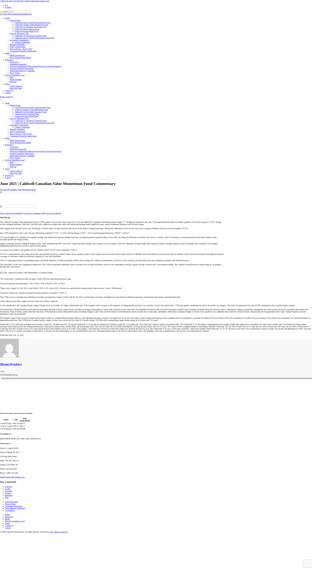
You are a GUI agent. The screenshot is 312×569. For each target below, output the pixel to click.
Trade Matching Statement (15, 508)
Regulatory (9, 60)
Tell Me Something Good (14, 75)
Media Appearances (17, 55)
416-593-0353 (18, 1)
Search (5, 12)
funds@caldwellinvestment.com (36, 1)
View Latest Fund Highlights (11, 213)
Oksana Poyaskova (11, 364)
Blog (12, 77)
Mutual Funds (15, 20)
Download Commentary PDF (34, 213)
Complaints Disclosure (13, 506)
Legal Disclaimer (11, 502)
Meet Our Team (16, 88)
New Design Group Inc (59, 532)
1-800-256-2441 (6, 1)
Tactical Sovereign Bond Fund (26, 31)
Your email (6, 405)
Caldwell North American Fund (27, 29)
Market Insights (16, 80)
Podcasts (13, 82)
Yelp (6, 498)
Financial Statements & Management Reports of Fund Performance (35, 66)
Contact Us (9, 90)
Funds (7, 18)
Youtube (8, 493)
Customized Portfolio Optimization (23, 51)
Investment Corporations (19, 40)
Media (7, 53)
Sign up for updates (53, 213)
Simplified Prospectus (18, 64)
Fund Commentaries (17, 47)
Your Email (6, 559)
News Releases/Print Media (20, 58)
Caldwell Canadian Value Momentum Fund (31, 25)
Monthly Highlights (17, 44)
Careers (8, 93)
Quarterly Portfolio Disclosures (22, 69)
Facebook (8, 491)
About (7, 84)
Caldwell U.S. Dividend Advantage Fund (31, 27)
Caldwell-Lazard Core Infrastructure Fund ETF (34, 38)
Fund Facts (14, 62)
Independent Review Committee (22, 71)
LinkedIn (8, 487)
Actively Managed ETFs (19, 34)
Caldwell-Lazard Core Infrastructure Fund (32, 23)
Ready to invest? (6, 97)
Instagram (8, 495)
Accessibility (10, 510)
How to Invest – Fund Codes (21, 49)
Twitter (7, 489)
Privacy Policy (10, 504)
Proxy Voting (15, 73)
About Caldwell (16, 86)
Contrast (8, 7)
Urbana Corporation (22, 42)
